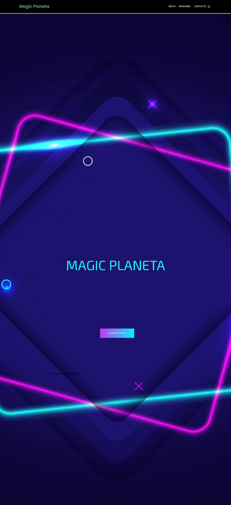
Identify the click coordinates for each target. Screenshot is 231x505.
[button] (117, 333)
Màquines (185, 6)
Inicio (172, 6)
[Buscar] (209, 6)
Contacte (200, 6)
